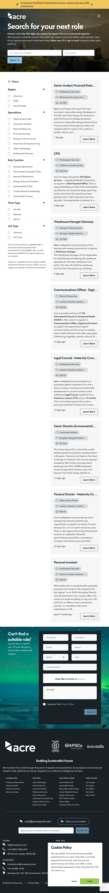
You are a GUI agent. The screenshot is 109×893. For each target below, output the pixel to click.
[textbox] (55, 637)
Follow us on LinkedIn (76, 821)
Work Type (14, 203)
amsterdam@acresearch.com (21, 864)
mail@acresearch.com (38, 821)
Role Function (16, 160)
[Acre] (17, 16)
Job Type (13, 226)
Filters (15, 81)
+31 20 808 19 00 (15, 868)
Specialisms (14, 112)
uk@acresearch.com (17, 844)
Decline (74, 881)
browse (81, 678)
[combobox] (55, 657)
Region (12, 89)
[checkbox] (44, 704)
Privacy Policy (67, 704)
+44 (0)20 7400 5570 (17, 849)
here (62, 870)
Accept (89, 881)
